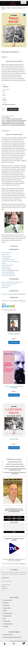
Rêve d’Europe (5, 287)
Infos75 (5, 610)
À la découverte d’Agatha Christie (15, 461)
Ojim (4, 618)
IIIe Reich (3, 121)
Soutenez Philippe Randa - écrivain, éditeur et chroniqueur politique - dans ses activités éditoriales (14, 510)
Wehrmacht (22, 125)
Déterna (8, 7)
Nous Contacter (5, 577)
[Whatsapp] (11, 306)
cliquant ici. (22, 563)
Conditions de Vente (8, 634)
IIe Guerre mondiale (22, 120)
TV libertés (5, 626)
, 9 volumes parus (12, 282)
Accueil (4, 7)
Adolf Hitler (8, 120)
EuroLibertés (6, 605)
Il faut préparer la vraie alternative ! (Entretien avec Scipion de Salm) (15, 473)
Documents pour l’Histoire (16, 7)
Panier (21, 642)
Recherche (14, 643)
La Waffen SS (4, 270)
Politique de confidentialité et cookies (12, 637)
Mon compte (4, 643)
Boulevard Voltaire (7, 600)
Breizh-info (6, 602)
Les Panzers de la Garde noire (8, 275)
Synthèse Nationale (8, 623)
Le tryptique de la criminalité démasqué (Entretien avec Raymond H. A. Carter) (14, 469)
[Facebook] (3, 306)
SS (8, 125)
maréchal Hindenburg (6, 123)
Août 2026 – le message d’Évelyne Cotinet (15, 464)
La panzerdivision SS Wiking (8, 259)
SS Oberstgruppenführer (14, 125)
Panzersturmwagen (20, 123)
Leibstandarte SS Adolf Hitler (17, 121)
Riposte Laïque (6, 621)
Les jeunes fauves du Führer (8, 272)
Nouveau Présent (7, 616)
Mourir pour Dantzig (6, 268)
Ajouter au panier (13, 109)
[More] (13, 306)
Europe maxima (7, 608)
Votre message (14, 522)
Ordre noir (13, 123)
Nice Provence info (7, 613)
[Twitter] (5, 306)
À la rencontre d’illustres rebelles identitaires (14, 466)
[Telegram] (8, 306)
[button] (24, 15)
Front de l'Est (14, 120)
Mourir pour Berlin (6, 266)
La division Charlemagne (7, 265)
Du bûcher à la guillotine (7, 294)
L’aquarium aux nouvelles (7, 300)
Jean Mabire (8, 121)
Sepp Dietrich (4, 125)
